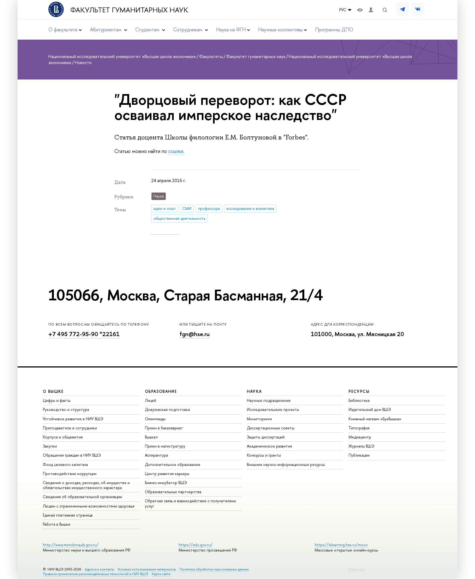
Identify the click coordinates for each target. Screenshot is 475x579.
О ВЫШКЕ (53, 391)
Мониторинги (259, 418)
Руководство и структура (66, 409)
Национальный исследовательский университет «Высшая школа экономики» (122, 56)
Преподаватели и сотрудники (70, 427)
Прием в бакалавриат (164, 427)
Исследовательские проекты (273, 409)
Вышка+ (151, 437)
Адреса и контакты (99, 569)
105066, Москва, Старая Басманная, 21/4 (185, 295)
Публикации (359, 455)
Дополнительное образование (172, 464)
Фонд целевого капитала (65, 464)
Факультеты (211, 56)
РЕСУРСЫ (359, 391)
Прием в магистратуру (165, 446)
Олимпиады (155, 418)
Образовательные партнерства (173, 491)
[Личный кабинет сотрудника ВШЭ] (371, 10)
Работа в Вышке (56, 524)
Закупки (50, 446)
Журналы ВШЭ (361, 446)
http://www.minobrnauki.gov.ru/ (70, 544)
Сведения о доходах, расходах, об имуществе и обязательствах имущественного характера (86, 485)
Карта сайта (161, 574)
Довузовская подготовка (167, 409)
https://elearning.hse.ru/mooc (341, 544)
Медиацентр (360, 437)
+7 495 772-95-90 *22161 (84, 334)
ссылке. (176, 151)
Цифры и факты (57, 400)
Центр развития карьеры (167, 473)
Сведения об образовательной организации (82, 496)
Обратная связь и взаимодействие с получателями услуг (190, 503)
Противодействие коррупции (69, 473)
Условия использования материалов (146, 569)
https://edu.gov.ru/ (196, 544)
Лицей (150, 400)
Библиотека (359, 400)
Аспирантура (156, 455)
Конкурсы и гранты (264, 455)
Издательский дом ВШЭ (370, 409)
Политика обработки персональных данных (214, 569)
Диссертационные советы (270, 427)
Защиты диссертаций (266, 437)
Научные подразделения (269, 400)
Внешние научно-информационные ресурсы (286, 464)
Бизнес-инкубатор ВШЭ (166, 482)
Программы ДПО (334, 29)
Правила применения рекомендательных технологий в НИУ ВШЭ (95, 574)
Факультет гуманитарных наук (129, 9)
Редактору (356, 569)
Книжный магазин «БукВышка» (375, 418)
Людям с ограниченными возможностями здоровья (88, 506)
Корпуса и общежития (63, 437)
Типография (359, 427)
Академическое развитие (269, 446)
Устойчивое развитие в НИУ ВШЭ (73, 418)
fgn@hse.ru (194, 334)
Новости (83, 62)
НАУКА (254, 391)
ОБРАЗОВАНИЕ (161, 391)
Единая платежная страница (68, 515)
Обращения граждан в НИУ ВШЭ (72, 455)
